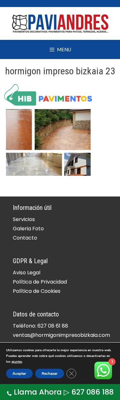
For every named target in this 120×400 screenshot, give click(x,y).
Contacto (25, 237)
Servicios (24, 219)
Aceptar (19, 373)
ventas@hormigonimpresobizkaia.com (61, 335)
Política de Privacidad (40, 281)
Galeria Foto (28, 228)
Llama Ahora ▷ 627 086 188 (64, 392)
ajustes (17, 361)
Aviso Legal (26, 272)
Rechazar (50, 373)
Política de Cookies (36, 291)
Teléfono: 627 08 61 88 (40, 326)
